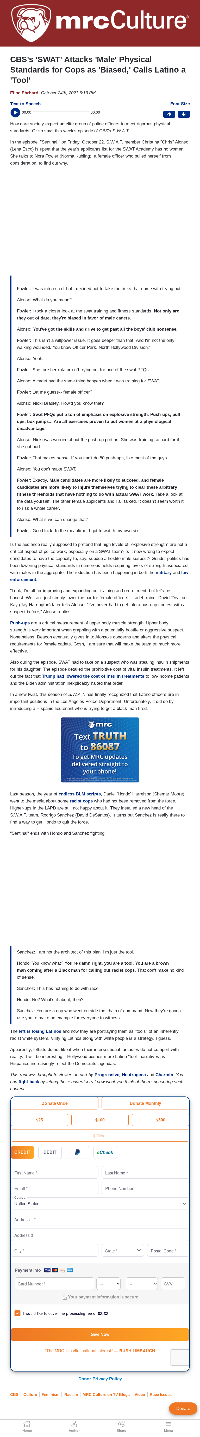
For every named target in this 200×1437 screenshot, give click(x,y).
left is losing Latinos (41, 1031)
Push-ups (20, 622)
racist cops (81, 801)
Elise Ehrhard (24, 92)
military (164, 572)
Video (140, 1394)
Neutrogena (134, 1074)
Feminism (50, 1394)
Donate (183, 1408)
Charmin (164, 1074)
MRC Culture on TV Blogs (106, 1394)
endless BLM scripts (80, 794)
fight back (28, 1081)
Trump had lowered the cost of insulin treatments (93, 676)
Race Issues (161, 1394)
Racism (71, 1394)
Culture (30, 1394)
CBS (14, 1394)
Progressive (107, 1074)
